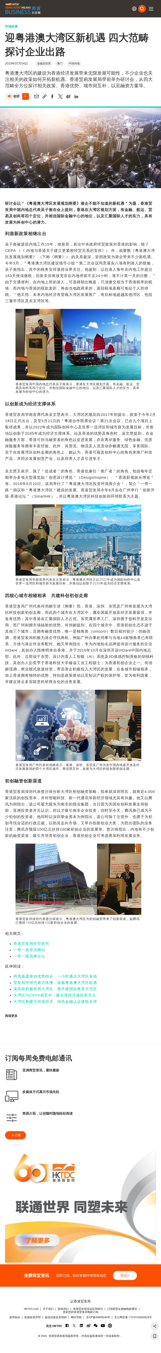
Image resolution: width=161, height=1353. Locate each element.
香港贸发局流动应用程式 (88, 1308)
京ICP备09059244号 (98, 1317)
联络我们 (63, 1308)
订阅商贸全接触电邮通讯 (122, 1308)
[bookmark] (155, 1336)
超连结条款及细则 (56, 1317)
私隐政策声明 (32, 1317)
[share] (155, 1326)
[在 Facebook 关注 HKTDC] (67, 1326)
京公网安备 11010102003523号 (133, 1317)
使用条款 (14, 1317)
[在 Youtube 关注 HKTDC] (103, 1326)
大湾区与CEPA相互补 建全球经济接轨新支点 (54, 995)
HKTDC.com (31, 1308)
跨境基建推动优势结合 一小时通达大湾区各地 (55, 976)
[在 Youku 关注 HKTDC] (110, 1326)
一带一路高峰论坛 (29, 956)
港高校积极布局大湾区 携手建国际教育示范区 (55, 989)
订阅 (18, 1135)
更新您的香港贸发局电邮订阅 (80, 1312)
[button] (151, 9)
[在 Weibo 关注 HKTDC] (89, 1326)
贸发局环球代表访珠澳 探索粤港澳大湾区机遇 (55, 983)
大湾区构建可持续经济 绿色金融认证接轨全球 (55, 1001)
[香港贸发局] (80, 1301)
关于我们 (48, 1308)
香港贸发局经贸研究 (31, 944)
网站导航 (76, 1317)
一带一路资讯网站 (29, 950)
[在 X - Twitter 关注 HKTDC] (74, 1326)
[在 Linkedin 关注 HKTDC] (81, 1326)
